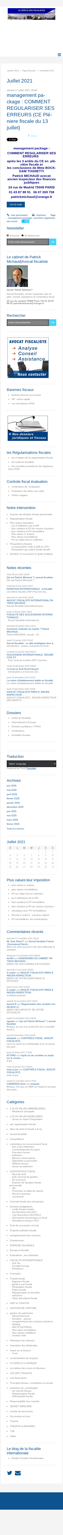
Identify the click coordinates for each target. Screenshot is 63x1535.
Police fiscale (19, 1289)
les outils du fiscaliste (23, 462)
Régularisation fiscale (21, 518)
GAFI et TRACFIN (19, 1303)
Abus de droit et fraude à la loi (26, 1129)
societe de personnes (21, 1411)
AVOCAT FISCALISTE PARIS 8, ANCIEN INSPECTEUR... (30, 974)
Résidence (17, 1268)
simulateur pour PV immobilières (29, 910)
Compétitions (17, 1139)
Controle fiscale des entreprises (27, 1201)
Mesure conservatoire (23, 1158)
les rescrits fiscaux (22, 1390)
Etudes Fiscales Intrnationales (28, 1458)
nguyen (11, 1021)
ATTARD (11, 1055)
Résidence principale (23, 1111)
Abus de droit (19, 1174)
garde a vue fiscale (22, 1284)
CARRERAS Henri (16, 1084)
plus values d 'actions (23, 885)
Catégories (46, 1499)
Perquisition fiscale (22, 1287)
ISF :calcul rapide (21, 399)
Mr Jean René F (15, 941)
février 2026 (13, 798)
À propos (25, 1499)
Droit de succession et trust (24, 1225)
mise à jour (12, 1069)
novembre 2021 (47, 71)
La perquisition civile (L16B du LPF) (30, 546)
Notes (36, 1499)
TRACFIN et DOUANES (22, 1426)
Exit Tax (16, 1263)
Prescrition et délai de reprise (27, 1191)
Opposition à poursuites (24, 1160)
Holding (16, 1324)
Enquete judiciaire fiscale (23, 1230)
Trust (14, 1353)
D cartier (11, 972)
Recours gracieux (21, 1193)
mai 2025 (12, 815)
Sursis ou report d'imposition (27, 1119)
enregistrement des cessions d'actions (32, 1321)
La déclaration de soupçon (24, 1358)
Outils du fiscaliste (21, 718)
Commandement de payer (26, 1149)
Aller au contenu (10, 9)
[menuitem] (14, 71)
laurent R (11, 1004)
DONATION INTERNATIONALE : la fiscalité (29, 589)
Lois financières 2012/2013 (26, 1215)
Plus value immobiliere (24, 1330)
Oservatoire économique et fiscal (29, 1217)
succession (18, 1196)
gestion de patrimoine (21, 1313)
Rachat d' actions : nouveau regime (30, 915)
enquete (35, 1084)
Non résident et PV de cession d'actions (32, 528)
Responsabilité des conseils (24, 1401)
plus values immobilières (25, 889)
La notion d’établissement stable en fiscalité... (31, 680)
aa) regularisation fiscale (23, 1124)
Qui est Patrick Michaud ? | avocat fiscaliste (30, 577)
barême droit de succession (26, 395)
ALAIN (10, 958)
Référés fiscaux (20, 1163)
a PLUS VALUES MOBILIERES (26, 1116)
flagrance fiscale (20, 1281)
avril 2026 (12, 794)
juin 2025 (11, 811)
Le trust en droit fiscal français (23, 669)
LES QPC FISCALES (21, 1373)
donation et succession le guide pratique (31, 554)
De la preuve (19, 1179)
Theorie (14, 1421)
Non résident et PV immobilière (27, 531)
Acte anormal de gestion (25, 1177)
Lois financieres (18, 1378)
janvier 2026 (13, 802)
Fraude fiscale (17, 1278)
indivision (17, 1155)
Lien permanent (19, 215)
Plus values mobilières (24, 1332)
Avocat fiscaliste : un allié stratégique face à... (31, 643)
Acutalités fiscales (21, 735)
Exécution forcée (21, 1152)
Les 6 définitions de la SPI (25, 525)
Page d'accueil (29, 71)
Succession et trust (20, 1416)
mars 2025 (12, 819)
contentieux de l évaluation (26, 486)
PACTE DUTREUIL (22, 1327)
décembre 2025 (15, 807)
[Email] (18, 1473)
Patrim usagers (20, 495)
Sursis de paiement (22, 1166)
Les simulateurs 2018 (23, 403)
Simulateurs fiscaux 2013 (25, 1220)
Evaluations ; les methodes (24, 1255)
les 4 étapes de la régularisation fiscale (32, 457)
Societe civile (19, 1335)
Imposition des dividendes (23, 1345)
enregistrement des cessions (25, 1235)
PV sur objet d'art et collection (27, 539)
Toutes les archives (15, 829)
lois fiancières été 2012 (24, 1212)
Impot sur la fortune (20, 1350)
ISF (14, 1188)
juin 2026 (11, 785)
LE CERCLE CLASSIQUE (23, 1363)
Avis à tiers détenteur (23, 1146)
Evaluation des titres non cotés (28, 491)
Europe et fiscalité (19, 1250)
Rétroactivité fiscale (22, 1396)
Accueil (10, 1499)
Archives (10, 1503)
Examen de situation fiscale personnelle (31, 514)
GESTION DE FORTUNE (23, 1308)
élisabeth (11, 1038)
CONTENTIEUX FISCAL (23, 1171)
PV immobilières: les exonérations (30, 919)
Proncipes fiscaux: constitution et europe (31, 1383)
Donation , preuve (21, 1318)
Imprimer (41, 215)
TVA (12, 1431)
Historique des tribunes (22, 1340)
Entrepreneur (17, 1240)
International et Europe (24, 722)
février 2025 (13, 824)
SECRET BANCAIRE (21, 1406)
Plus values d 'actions (22, 534)
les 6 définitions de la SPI (25, 898)
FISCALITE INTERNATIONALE (26, 1260)
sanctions (17, 1295)
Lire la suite (16, 204)
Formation (15, 1273)
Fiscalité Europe (20, 1266)
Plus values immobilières (24, 537)
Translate (31, 768)
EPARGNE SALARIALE (22, 1245)
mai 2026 (12, 790)
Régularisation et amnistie (26, 1292)
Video (13, 1436)
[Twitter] (9, 1473)
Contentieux (18, 730)
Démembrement (20, 1316)
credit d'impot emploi (23, 1209)
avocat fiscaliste (18, 1134)
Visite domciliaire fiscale (24, 1298)
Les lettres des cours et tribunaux (27, 1368)
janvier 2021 (13, 71)
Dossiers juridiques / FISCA (26, 726)
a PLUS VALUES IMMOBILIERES (27, 1108)
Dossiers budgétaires (21, 1206)
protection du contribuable (24, 1388)
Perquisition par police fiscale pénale (30, 549)
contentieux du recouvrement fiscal (28, 1144)
